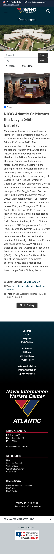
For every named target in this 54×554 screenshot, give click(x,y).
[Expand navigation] (6, 11)
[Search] (48, 11)
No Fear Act (27, 348)
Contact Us (11, 472)
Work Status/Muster (15, 469)
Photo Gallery (27, 305)
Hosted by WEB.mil (26, 528)
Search (43, 55)
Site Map (27, 331)
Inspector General (14, 463)
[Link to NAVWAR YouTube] (37, 503)
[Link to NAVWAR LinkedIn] (31, 503)
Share (9, 107)
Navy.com (27, 338)
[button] (12, 4)
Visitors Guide (12, 466)
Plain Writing (27, 342)
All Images (11, 66)
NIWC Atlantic (12, 488)
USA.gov (27, 352)
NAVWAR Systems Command (19, 485)
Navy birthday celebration (23, 286)
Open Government (27, 373)
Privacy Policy (27, 360)
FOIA (27, 334)
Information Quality (27, 370)
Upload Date (28, 66)
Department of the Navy (27, 506)
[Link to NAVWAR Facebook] (28, 503)
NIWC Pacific (11, 491)
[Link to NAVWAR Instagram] (34, 503)
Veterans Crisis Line (27, 366)
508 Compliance (27, 356)
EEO (8, 460)
